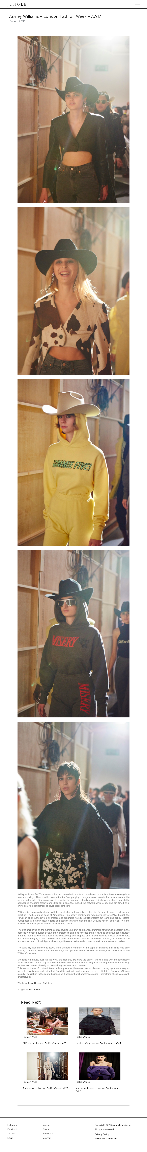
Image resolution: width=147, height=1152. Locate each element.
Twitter (11, 1133)
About (46, 1125)
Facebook (12, 1129)
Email (10, 1138)
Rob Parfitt (34, 989)
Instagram (12, 1125)
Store (46, 1129)
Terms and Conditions (106, 1138)
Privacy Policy (102, 1134)
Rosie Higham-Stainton (40, 983)
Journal (47, 1138)
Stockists (48, 1133)
